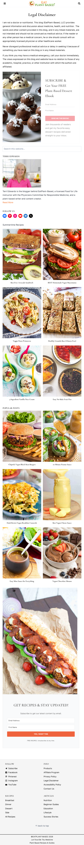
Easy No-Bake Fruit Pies (62, 399)
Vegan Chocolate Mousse (62, 581)
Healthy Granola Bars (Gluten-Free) (62, 341)
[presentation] (22, 254)
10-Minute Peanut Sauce (62, 464)
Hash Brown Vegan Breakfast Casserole (22, 523)
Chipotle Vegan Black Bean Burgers (22, 464)
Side (7, 813)
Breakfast (9, 800)
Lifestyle (47, 813)
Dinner (8, 804)
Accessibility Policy (52, 785)
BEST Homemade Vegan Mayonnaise (62, 283)
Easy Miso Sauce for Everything (22, 581)
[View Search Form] (79, 3)
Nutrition (48, 800)
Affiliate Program (51, 772)
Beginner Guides (51, 804)
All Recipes (10, 817)
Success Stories (51, 817)
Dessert (8, 808)
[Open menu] (5, 3)
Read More (8, 202)
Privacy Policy (50, 777)
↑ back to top (42, 826)
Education (48, 808)
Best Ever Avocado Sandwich (22, 283)
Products (48, 768)
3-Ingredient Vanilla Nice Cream (21, 399)
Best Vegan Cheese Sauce (62, 523)
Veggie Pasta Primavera (22, 341)
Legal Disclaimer (51, 781)
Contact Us (49, 789)
